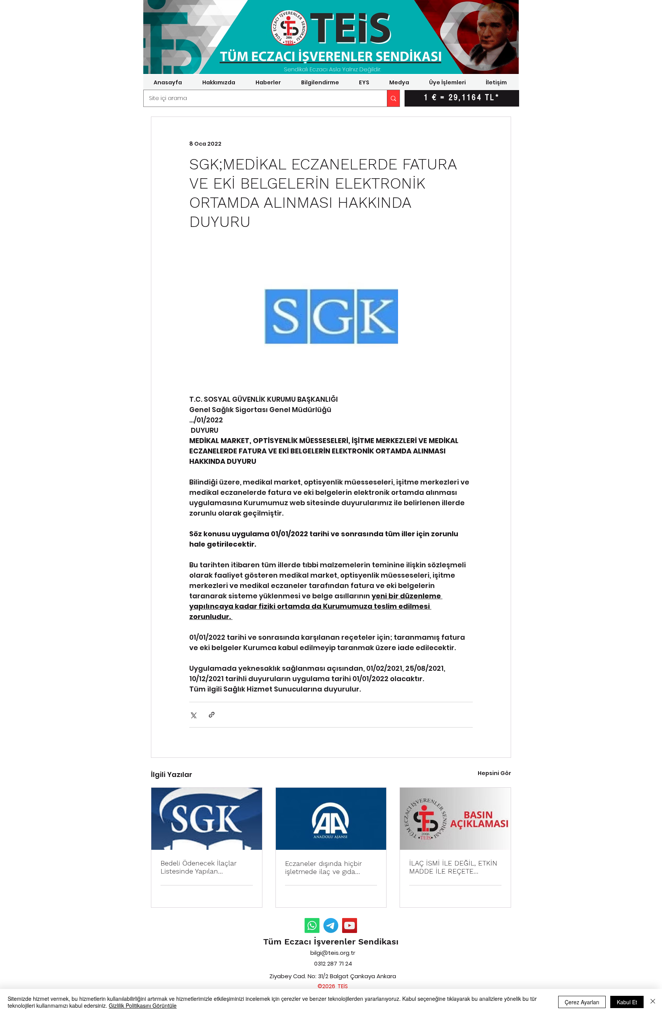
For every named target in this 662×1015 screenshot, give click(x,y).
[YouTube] (349, 925)
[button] (218, 82)
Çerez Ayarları (582, 1002)
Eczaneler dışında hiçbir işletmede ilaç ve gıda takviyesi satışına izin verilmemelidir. (323, 867)
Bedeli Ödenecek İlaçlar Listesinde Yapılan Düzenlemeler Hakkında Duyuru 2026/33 (199, 867)
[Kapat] (652, 1002)
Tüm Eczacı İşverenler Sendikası (330, 941)
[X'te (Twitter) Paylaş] (193, 714)
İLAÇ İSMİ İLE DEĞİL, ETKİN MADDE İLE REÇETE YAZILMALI (453, 867)
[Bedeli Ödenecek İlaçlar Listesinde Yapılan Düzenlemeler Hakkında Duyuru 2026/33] (206, 819)
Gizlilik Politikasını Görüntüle (143, 1005)
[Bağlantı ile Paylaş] (211, 714)
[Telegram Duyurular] (330, 925)
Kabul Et (627, 1002)
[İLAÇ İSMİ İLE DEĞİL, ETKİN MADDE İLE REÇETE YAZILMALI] (455, 819)
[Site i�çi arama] (393, 98)
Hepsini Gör (494, 773)
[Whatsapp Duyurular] (312, 925)
